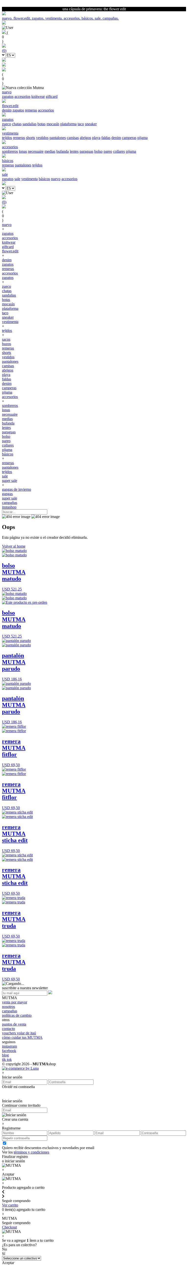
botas (41, 124)
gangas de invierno (16, 489)
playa (96, 138)
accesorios (22, 96)
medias (50, 151)
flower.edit (10, 251)
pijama (142, 138)
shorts (30, 138)
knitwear (38, 96)
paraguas (86, 151)
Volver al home (13, 546)
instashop (9, 507)
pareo (108, 151)
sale (17, 179)
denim (7, 110)
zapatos (7, 96)
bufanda (62, 151)
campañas (9, 503)
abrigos (85, 138)
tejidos (7, 138)
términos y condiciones (31, 1152)
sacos (6, 339)
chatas (17, 124)
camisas (73, 138)
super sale (9, 480)
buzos (6, 344)
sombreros (10, 151)
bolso (98, 151)
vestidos (42, 138)
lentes (74, 151)
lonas (23, 151)
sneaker (91, 124)
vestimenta (29, 179)
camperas (129, 138)
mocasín (53, 124)
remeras (31, 110)
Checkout (9, 1227)
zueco (6, 124)
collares (119, 151)
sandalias (29, 124)
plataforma (68, 124)
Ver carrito (10, 1205)
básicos (44, 179)
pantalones (57, 138)
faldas (105, 138)
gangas (7, 494)
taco (81, 124)
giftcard (52, 96)
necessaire (36, 151)
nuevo (55, 179)
